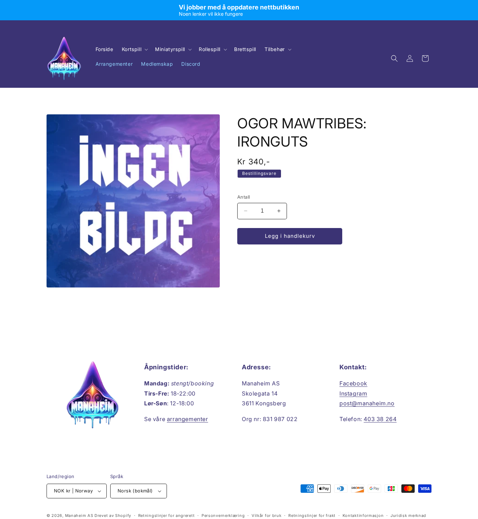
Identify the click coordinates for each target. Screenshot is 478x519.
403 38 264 (380, 418)
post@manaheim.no (367, 403)
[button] (134, 49)
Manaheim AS (79, 515)
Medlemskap (157, 64)
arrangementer (187, 418)
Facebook (353, 383)
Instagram (353, 393)
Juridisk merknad (408, 515)
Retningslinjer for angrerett (166, 515)
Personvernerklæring (223, 515)
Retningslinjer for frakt (312, 515)
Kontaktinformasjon (363, 515)
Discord (190, 64)
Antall (243, 197)
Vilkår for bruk (267, 515)
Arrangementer (114, 64)
